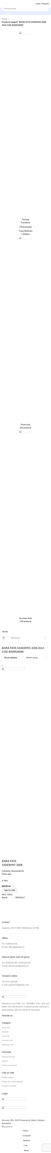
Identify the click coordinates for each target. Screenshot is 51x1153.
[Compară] (5, 856)
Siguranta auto (7, 1045)
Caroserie (6, 871)
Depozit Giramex (8, 1057)
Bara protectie (18, 871)
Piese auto (6, 874)
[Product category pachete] (25, 128)
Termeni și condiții (9, 1086)
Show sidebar (10, 658)
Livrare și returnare (9, 1065)
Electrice (5, 1032)
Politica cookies (8, 1077)
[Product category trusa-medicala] (25, 231)
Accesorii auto (7, 1040)
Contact (5, 1061)
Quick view (12, 856)
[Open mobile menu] (3, 3)
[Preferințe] (18, 856)
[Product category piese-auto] (25, 334)
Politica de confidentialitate (12, 1082)
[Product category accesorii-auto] (25, 527)
